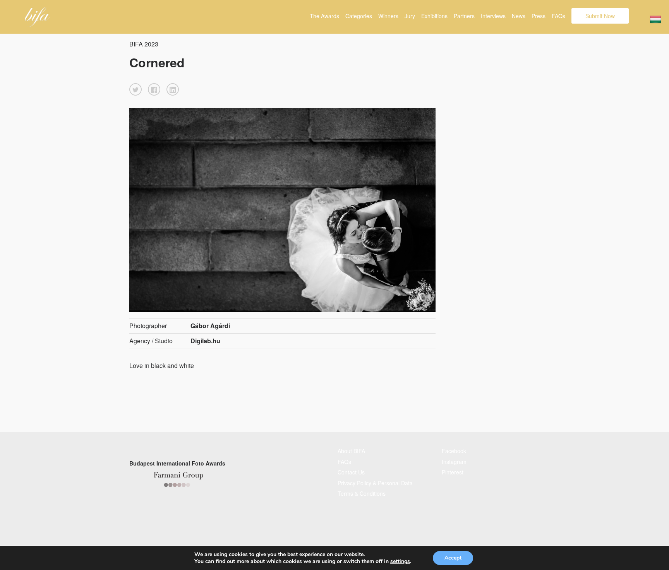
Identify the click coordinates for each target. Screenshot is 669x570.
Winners (388, 16)
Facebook (454, 451)
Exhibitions (434, 16)
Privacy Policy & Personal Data (375, 483)
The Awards (324, 16)
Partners (464, 16)
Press (538, 16)
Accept (452, 557)
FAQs (558, 16)
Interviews (493, 16)
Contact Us (351, 472)
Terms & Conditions (362, 493)
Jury (410, 16)
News (518, 16)
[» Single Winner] (37, 17)
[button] (135, 89)
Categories (358, 16)
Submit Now (600, 16)
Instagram (454, 462)
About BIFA (351, 451)
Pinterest (452, 472)
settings (400, 561)
